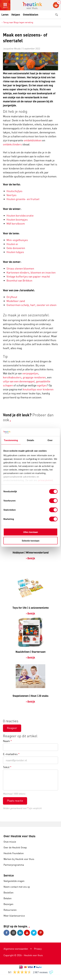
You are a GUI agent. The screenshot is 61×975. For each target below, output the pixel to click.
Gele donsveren (16, 248)
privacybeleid (45, 480)
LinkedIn (20, 933)
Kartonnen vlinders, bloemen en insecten (31, 272)
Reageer (12, 728)
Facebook (7, 933)
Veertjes (11, 195)
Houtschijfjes (14, 191)
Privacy (38, 948)
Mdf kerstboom (16, 223)
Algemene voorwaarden (16, 948)
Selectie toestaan (30, 540)
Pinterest (41, 933)
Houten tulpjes (15, 252)
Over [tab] (50, 440)
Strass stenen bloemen (20, 268)
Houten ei (12, 244)
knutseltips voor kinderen (38, 389)
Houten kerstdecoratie (20, 215)
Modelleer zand (16, 301)
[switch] (53, 500)
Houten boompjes (17, 219)
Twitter (34, 933)
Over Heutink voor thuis (19, 836)
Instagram (13, 933)
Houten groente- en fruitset (23, 199)
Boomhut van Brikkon (19, 280)
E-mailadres (11, 754)
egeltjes (42, 385)
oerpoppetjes (30, 373)
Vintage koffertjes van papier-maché (28, 276)
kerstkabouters (12, 377)
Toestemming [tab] (11, 440)
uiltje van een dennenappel (19, 381)
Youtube (27, 933)
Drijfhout (12, 297)
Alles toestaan (30, 532)
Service (9, 875)
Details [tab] (30, 440)
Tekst (7, 767)
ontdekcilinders (12, 144)
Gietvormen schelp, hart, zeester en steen (32, 305)
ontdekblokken (33, 140)
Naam (7, 741)
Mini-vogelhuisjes (17, 240)
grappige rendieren (34, 377)
